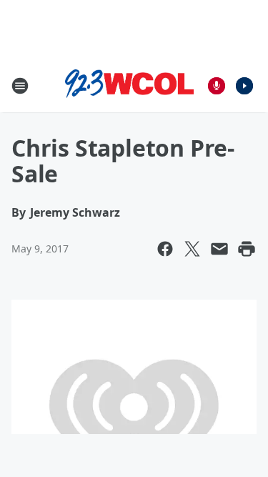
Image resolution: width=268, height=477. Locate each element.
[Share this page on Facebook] (165, 249)
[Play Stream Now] (244, 85)
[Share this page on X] (192, 249)
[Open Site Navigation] (20, 85)
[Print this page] (247, 249)
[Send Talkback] (216, 85)
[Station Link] (129, 85)
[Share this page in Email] (219, 249)
